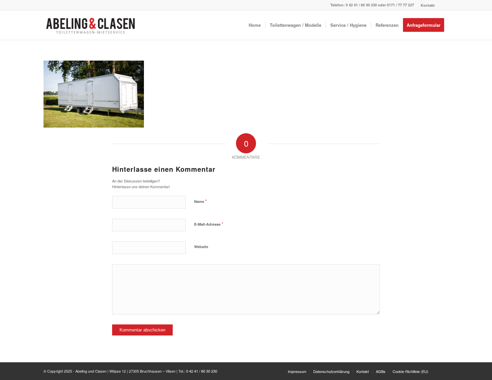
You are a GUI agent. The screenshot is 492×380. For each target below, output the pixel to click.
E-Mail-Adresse (208, 224)
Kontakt (428, 5)
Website (201, 246)
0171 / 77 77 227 (400, 4)
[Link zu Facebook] (443, 5)
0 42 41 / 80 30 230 (361, 4)
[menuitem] (426, 5)
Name (200, 201)
